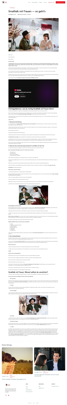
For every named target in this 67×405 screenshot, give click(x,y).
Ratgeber (40, 2)
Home (29, 2)
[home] (4, 2)
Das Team (45, 2)
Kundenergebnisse (35, 2)
